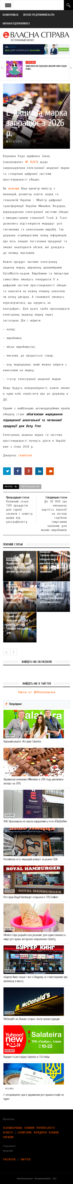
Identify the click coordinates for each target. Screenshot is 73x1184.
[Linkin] (39, 471)
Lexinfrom (25, 455)
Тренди (31, 62)
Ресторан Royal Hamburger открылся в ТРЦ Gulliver (30, 897)
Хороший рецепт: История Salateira (22, 741)
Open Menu (8, 5)
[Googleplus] (28, 471)
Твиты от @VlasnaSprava (36, 692)
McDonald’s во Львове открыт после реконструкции (31, 1019)
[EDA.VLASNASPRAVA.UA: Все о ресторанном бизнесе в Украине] (36, 36)
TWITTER (25, 1159)
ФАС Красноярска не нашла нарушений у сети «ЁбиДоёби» (35, 821)
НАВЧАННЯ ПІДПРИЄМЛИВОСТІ (16, 23)
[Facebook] (17, 471)
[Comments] (50, 471)
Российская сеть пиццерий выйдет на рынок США (30, 859)
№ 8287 (31, 162)
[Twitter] (7, 471)
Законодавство (30, 486)
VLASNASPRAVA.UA (10, 14)
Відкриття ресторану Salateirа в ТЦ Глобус (26, 1057)
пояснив (13, 188)
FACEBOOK (9, 1159)
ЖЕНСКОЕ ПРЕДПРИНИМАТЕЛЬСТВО (38, 14)
